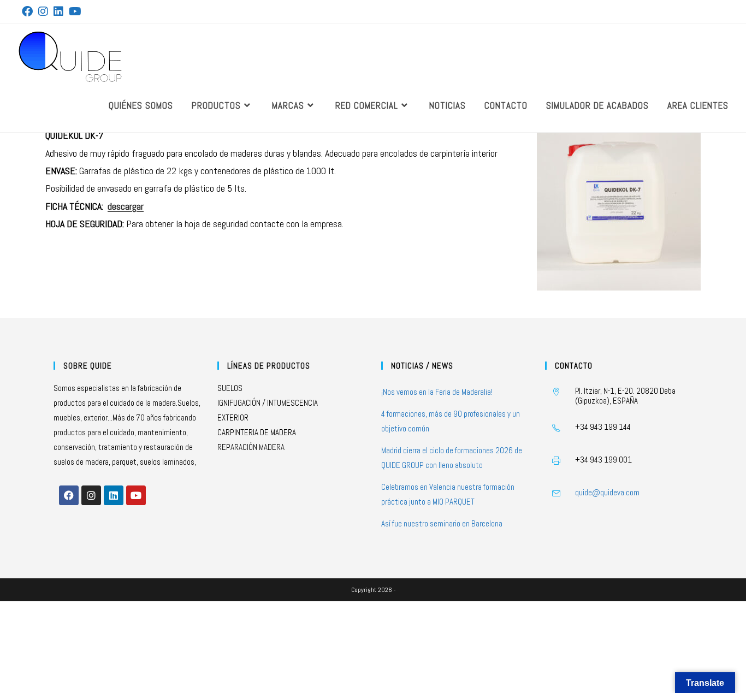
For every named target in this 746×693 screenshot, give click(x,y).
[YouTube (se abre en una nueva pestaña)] (75, 11)
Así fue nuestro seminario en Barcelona (441, 523)
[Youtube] (136, 495)
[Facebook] (69, 495)
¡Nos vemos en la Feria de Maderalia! (437, 392)
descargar (126, 206)
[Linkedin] (113, 495)
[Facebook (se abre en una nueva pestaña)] (28, 11)
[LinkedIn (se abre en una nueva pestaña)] (58, 11)
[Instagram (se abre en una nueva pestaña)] (43, 11)
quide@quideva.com (607, 492)
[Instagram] (91, 495)
